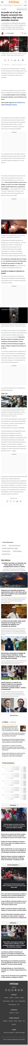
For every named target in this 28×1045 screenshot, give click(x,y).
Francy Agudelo (10, 33)
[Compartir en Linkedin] (15, 60)
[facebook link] (6, 990)
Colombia (3, 9)
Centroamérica (22, 1001)
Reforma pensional (14, 5)
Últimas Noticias (12, 1004)
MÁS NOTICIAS (14, 715)
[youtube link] (15, 990)
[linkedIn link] (22, 990)
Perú (16, 1001)
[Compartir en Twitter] (11, 60)
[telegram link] (19, 990)
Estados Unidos (6, 1001)
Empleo (17, 1012)
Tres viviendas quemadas (14, 545)
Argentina (11, 997)
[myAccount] (25, 2)
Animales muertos (6, 551)
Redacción (11, 1012)
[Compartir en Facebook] (8, 60)
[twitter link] (9, 990)
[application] (14, 315)
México (12, 1001)
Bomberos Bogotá (17, 551)
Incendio (4, 545)
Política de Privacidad (20, 1032)
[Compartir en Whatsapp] (5, 60)
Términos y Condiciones (8, 1032)
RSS (18, 1004)
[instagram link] (12, 990)
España (22, 997)
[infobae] (14, 2)
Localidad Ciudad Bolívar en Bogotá (10, 548)
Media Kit (14, 1024)
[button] (2, 2)
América (6, 997)
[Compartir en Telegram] (18, 60)
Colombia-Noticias (6, 554)
